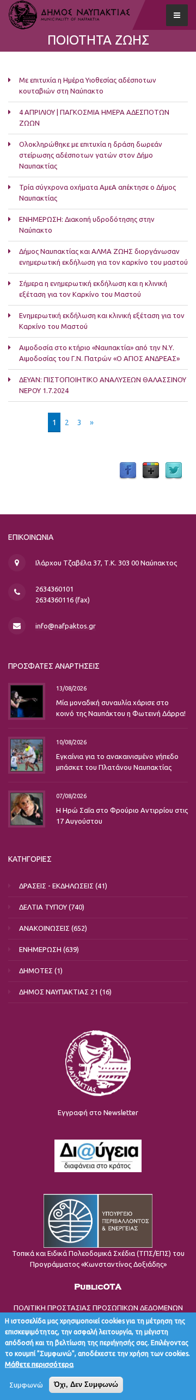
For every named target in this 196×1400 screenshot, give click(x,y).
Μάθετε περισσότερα (39, 1364)
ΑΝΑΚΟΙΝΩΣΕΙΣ (44, 928)
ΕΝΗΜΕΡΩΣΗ (40, 949)
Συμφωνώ (26, 1385)
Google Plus (151, 471)
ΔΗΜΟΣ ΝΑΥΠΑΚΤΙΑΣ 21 (58, 991)
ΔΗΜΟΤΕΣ (36, 970)
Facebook (128, 471)
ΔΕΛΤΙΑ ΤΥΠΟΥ (43, 907)
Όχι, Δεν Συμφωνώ (86, 1384)
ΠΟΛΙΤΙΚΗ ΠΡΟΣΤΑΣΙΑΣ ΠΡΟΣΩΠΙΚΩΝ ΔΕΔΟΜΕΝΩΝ (98, 1307)
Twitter (173, 471)
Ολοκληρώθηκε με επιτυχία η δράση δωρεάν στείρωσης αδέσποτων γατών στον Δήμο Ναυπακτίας (90, 155)
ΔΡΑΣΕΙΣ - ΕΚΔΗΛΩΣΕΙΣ (56, 885)
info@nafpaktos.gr (65, 626)
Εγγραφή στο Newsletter (98, 1112)
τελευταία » (123, 422)
